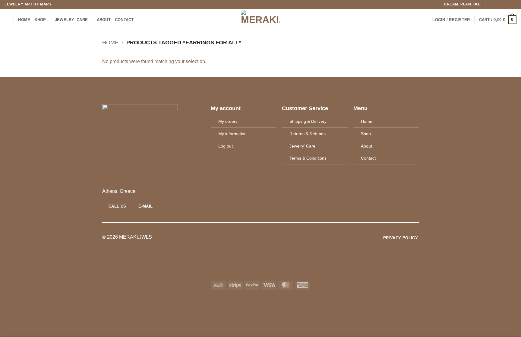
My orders (228, 121)
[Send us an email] (508, 4)
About (366, 146)
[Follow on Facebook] (490, 4)
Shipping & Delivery (308, 121)
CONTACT (124, 19)
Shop (40, 19)
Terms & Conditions (308, 158)
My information (232, 133)
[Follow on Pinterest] (513, 4)
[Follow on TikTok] (502, 4)
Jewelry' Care (302, 146)
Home (24, 19)
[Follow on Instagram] (496, 4)
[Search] (7, 19)
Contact (368, 158)
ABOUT (104, 19)
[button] (451, 20)
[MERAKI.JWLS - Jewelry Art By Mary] (260, 19)
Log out (225, 146)
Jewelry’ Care (71, 19)
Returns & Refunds (307, 133)
